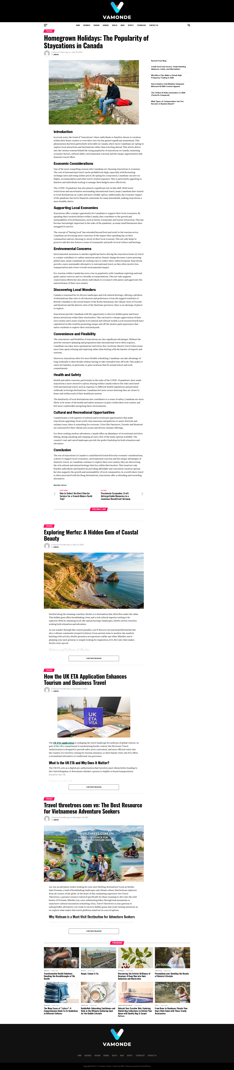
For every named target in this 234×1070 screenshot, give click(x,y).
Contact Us (153, 25)
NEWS (122, 25)
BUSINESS (86, 25)
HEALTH (114, 25)
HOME (78, 25)
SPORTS (130, 25)
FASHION (96, 25)
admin (56, 54)
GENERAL (106, 25)
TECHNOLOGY (141, 25)
